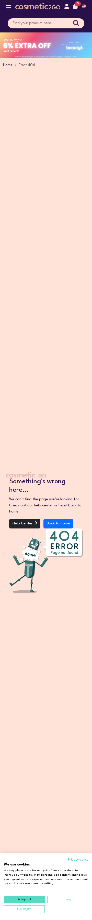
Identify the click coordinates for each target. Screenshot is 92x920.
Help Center (23, 523)
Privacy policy (78, 859)
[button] (8, 8)
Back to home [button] (58, 523)
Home (8, 65)
